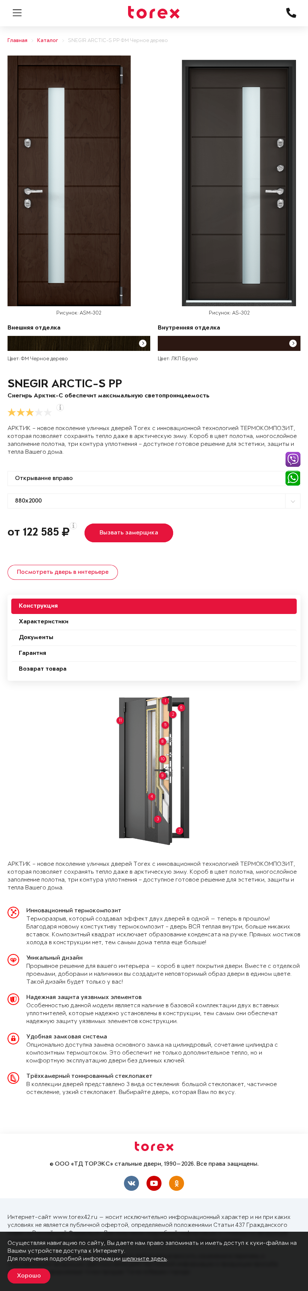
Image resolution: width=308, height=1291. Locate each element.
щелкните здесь (144, 1259)
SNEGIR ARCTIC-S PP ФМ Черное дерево (118, 41)
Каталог (47, 41)
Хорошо (29, 1276)
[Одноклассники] (176, 1183)
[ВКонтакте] (131, 1183)
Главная (17, 41)
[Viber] (292, 459)
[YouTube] (154, 1183)
